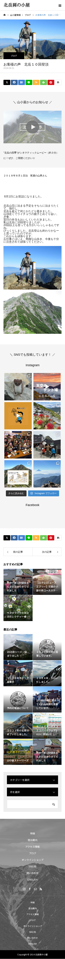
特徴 (32, 833)
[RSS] (41, 889)
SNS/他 (32, 866)
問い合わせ (33, 873)
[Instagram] (24, 889)
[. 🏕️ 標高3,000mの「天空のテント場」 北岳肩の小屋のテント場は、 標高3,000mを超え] (47, 386)
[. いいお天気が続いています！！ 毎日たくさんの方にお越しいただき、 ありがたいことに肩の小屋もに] (47, 474)
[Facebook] (30, 889)
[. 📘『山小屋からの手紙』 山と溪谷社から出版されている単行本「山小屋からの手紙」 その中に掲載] (18, 474)
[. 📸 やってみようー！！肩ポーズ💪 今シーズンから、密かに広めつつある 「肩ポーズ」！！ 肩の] (18, 416)
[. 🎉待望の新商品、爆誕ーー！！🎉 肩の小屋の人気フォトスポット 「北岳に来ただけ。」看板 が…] (47, 445)
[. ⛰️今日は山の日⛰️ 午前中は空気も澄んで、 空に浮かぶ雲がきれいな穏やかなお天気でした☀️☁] (47, 416)
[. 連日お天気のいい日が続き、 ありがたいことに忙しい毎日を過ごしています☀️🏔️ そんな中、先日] (18, 445)
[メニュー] (60, 5)
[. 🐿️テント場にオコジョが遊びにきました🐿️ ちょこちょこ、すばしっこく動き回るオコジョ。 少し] (18, 386)
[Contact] (35, 889)
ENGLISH (32, 879)
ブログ (14, 55)
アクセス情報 (32, 846)
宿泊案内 (32, 840)
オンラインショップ (33, 860)
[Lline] (28, 82)
